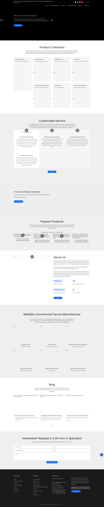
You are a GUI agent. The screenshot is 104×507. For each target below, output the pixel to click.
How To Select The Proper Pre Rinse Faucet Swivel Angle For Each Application (26, 415)
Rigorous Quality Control (52, 368)
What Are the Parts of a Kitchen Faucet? (78, 415)
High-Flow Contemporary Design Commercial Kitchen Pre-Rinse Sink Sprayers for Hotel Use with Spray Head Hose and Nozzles (42, 241)
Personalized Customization (77, 137)
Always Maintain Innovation (78, 368)
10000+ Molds (52, 344)
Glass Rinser (57, 85)
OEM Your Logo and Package (52, 137)
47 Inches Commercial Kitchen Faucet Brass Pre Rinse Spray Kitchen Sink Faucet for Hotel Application (22, 239)
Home (15, 479)
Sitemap (61, 504)
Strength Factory (26, 344)
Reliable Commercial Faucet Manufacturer (25, 16)
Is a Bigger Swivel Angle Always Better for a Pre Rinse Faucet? (52, 415)
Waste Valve (35, 494)
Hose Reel (76, 59)
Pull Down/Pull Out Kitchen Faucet (42, 85)
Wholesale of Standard (26, 137)
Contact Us (16, 491)
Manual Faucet (39, 59)
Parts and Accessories (80, 85)
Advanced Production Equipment (78, 344)
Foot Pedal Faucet (37, 485)
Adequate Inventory (26, 368)
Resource (16, 489)
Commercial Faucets (18, 481)
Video (15, 487)
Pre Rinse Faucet (19, 59)
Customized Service (18, 485)
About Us (16, 483)
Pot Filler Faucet (58, 59)
